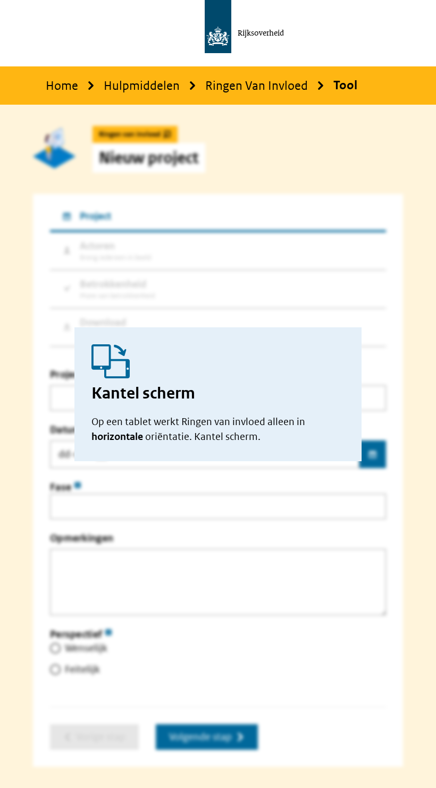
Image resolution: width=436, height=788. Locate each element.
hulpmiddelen (142, 85)
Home (62, 85)
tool (345, 85)
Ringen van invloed (256, 85)
